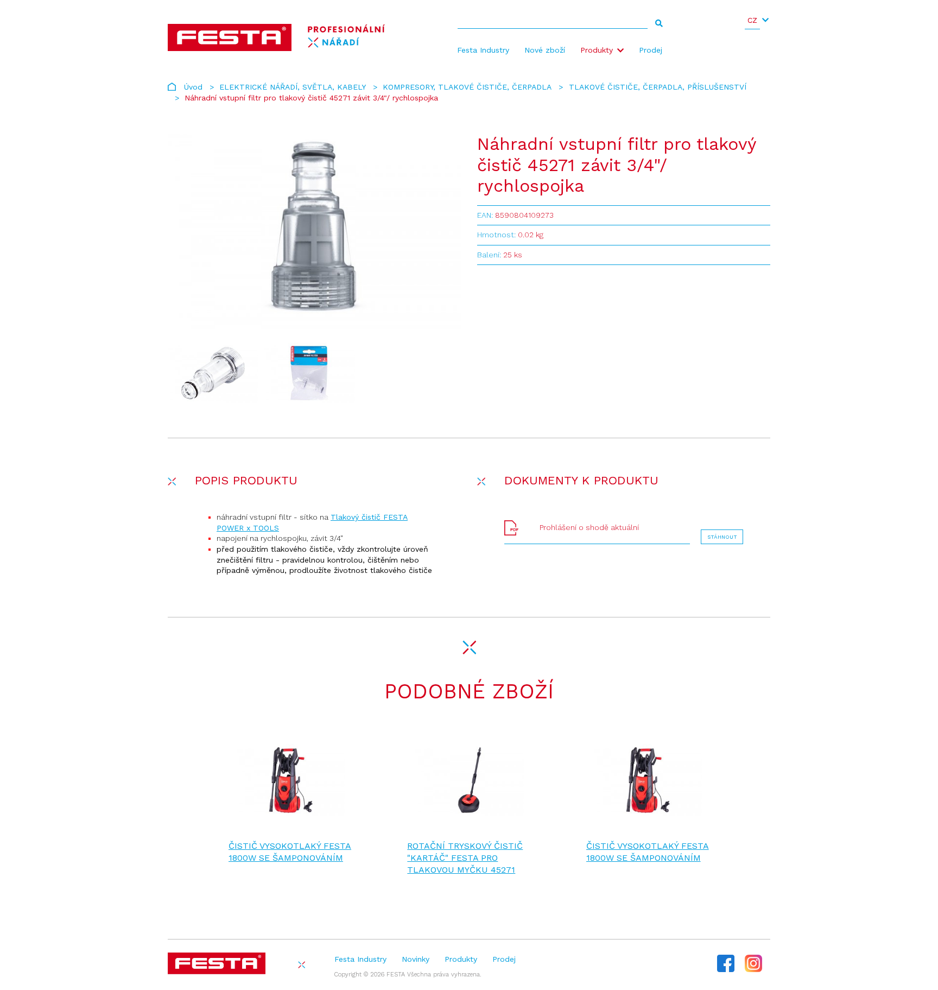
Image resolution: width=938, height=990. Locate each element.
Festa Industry (483, 50)
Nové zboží (544, 50)
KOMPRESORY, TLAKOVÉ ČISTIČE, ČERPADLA (467, 87)
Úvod (193, 87)
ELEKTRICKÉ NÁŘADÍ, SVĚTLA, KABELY (292, 87)
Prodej (650, 50)
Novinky (415, 959)
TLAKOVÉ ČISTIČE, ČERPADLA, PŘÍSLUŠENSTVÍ (657, 87)
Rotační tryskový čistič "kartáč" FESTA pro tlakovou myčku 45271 (465, 858)
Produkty (596, 50)
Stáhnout (722, 537)
